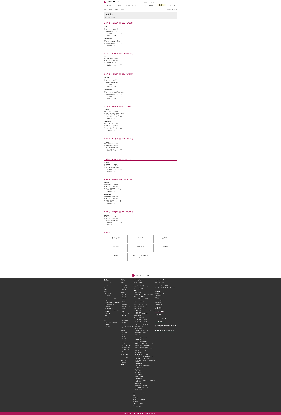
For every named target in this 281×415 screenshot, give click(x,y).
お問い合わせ (172, 5)
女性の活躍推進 (138, 370)
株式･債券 (123, 330)
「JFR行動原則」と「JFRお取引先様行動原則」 (143, 294)
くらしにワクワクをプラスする (141, 319)
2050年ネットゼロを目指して (141, 337)
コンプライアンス (107, 318)
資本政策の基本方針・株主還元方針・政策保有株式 (112, 310)
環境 (134, 393)
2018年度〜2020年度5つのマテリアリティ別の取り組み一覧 (141, 313)
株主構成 (123, 334)
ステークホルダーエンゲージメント (141, 298)
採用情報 (151, 5)
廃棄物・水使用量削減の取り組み (142, 347)
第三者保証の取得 (138, 352)
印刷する (152, 2)
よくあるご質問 (125, 357)
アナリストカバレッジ (126, 345)
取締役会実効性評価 (109, 308)
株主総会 (123, 341)
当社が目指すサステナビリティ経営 (141, 286)
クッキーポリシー (160, 321)
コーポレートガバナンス (109, 297)
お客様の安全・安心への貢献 (141, 321)
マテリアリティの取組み (139, 317)
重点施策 (123, 292)
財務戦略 (123, 301)
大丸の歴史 (107, 324)
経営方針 (123, 282)
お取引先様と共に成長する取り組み (142, 365)
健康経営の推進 (138, 383)
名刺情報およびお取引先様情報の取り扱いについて (165, 326)
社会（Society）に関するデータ (141, 387)
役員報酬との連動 (137, 315)
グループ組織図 (107, 295)
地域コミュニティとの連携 (140, 332)
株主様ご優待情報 (125, 340)
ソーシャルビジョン (138, 292)
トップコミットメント (137, 282)
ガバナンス (135, 397)
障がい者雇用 (138, 372)
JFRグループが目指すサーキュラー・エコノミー (145, 343)
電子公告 (123, 351)
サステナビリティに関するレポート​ (127, 327)
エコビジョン (136, 290)
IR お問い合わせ (124, 362)
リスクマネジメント (108, 317)
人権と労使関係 (138, 363)
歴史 (105, 320)
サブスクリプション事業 (126, 299)
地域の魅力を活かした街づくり (141, 330)
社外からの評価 (136, 405)
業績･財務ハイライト (126, 306)
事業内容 (105, 291)
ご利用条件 (158, 315)
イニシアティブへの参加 (138, 403)
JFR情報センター (158, 304)
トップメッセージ (107, 282)
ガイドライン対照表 (137, 406)
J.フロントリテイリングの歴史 (111, 322)
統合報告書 (124, 322)
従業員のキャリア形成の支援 (141, 385)
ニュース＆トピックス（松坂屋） (162, 285)
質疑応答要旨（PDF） (112, 35)
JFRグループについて (159, 293)
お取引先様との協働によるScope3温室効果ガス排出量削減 (145, 360)
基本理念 (105, 284)
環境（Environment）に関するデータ (142, 350)
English (145, 2)
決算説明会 (124, 315)
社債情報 (123, 343)
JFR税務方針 (107, 313)
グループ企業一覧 (107, 293)
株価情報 (123, 336)
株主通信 (123, 324)
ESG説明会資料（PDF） (113, 82)
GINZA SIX (124, 298)
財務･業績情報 (124, 304)
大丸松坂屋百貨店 (158, 295)
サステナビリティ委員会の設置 (140, 296)
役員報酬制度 (107, 306)
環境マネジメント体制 (139, 339)
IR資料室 (116, 9)
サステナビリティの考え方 (138, 285)
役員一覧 (105, 289)
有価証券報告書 (125, 320)
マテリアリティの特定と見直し (140, 308)
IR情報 (119, 5)
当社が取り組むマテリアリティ (140, 302)
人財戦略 (137, 369)
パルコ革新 (124, 296)
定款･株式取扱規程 (125, 349)
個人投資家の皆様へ (125, 354)
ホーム (105, 9)
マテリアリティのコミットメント (140, 306)
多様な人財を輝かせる (139, 367)
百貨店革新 (124, 294)
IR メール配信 (124, 364)
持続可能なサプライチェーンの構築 (142, 358)
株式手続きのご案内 (126, 347)
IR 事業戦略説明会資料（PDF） (115, 43)
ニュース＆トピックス (140, 5)
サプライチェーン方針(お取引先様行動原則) (144, 356)
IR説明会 (123, 317)
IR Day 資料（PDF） (113, 31)
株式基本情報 (124, 332)
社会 (134, 395)
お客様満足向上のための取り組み (142, 323)
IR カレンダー (124, 360)
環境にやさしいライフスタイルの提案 (142, 345)
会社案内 (109, 5)
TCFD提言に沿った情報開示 (141, 341)
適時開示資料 (124, 318)
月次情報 (123, 308)
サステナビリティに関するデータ (139, 392)
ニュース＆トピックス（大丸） (161, 284)
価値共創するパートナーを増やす (141, 354)
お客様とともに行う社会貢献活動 (142, 324)
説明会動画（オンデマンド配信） (115, 33)
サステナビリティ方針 (138, 288)
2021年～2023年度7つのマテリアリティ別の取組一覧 (144, 310)
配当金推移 (124, 338)
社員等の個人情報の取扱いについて (164, 330)
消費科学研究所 (158, 302)
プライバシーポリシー (161, 318)
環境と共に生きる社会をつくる (141, 336)
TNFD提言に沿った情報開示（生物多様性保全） (144, 348)
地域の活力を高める (139, 328)
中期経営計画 (124, 285)
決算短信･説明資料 (125, 313)
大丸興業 (157, 298)
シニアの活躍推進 (138, 374)
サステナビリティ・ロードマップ (140, 304)
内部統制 (105, 315)
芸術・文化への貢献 (139, 326)
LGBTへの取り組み (139, 376)
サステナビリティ (130, 5)
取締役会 (106, 300)
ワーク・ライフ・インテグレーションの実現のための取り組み (145, 380)
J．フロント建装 (158, 300)
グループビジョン (107, 285)
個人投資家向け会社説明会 (127, 355)
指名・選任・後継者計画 (109, 304)
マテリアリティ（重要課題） (139, 301)
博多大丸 (157, 297)
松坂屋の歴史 (107, 326)
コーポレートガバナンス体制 (110, 298)
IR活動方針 (124, 289)
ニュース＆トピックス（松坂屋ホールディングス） (165, 287)
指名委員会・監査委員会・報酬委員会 (112, 302)
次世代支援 (137, 334)
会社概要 (105, 287)
